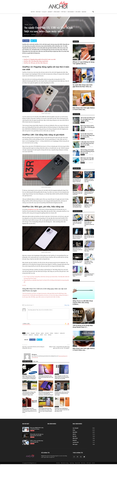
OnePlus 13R (62, 333)
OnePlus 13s (25, 334)
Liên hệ (93, 463)
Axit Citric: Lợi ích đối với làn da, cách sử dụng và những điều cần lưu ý (33, 347)
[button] (93, 11)
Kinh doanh (71, 11)
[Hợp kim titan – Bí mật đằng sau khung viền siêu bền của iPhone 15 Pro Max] (78, 256)
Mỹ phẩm (75, 432)
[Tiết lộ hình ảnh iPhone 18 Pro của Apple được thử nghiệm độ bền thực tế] (76, 120)
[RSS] (80, 456)
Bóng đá (75, 440)
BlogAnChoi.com (45, 455)
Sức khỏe (77, 11)
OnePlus (51, 333)
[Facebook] (74, 456)
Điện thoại (31, 24)
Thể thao (63, 11)
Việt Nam (49, 334)
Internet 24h (76, 442)
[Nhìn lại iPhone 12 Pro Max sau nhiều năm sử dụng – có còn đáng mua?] (89, 231)
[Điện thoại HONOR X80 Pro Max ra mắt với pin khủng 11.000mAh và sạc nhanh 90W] (25, 429)
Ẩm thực (38, 11)
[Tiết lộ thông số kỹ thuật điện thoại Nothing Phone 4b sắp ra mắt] (76, 152)
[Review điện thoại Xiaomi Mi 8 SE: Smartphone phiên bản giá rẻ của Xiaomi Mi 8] (89, 217)
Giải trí (32, 11)
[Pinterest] (77, 456)
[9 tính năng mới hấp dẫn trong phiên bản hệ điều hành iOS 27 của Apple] (46, 369)
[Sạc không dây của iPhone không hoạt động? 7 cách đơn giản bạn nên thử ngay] (78, 174)
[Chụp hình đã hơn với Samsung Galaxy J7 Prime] (89, 187)
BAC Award (89, 463)
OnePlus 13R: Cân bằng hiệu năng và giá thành (36, 61)
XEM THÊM (35, 361)
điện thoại (38, 333)
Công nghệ (56, 11)
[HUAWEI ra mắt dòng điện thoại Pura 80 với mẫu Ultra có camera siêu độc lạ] (89, 174)
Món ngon (75, 444)
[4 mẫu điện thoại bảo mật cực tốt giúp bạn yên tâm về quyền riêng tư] (78, 217)
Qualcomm (31, 334)
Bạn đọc (84, 11)
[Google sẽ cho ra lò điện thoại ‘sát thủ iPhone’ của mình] (89, 200)
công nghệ (32, 333)
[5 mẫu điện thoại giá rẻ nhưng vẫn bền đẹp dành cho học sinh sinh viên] (89, 269)
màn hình (47, 333)
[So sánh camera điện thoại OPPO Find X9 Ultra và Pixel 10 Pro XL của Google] (62, 385)
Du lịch (44, 11)
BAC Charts (83, 463)
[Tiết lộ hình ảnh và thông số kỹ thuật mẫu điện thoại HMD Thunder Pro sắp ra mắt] (29, 385)
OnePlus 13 (56, 333)
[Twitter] (84, 456)
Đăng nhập (66, 305)
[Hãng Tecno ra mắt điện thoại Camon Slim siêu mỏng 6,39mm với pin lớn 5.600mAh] (84, 291)
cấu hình (27, 333)
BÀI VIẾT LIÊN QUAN (27, 361)
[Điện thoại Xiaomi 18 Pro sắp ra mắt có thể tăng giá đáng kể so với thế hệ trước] (76, 128)
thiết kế (41, 334)
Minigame (34, 354)
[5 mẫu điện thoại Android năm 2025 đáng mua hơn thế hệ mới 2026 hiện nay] (76, 144)
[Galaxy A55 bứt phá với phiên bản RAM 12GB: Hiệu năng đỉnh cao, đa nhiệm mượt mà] (89, 243)
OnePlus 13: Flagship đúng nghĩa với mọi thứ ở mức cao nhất (39, 59)
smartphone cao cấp (33, 209)
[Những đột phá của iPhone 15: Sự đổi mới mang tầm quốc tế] (78, 243)
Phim (74, 430)
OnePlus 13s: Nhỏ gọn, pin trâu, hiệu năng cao (36, 63)
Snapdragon (36, 334)
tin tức (45, 334)
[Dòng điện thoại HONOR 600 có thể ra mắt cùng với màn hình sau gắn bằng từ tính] (62, 402)
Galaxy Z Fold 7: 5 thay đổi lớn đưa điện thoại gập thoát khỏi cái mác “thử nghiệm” (59, 347)
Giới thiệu (58, 463)
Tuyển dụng (72, 463)
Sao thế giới (75, 428)
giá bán (42, 333)
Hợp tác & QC (77, 463)
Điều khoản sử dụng (64, 463)
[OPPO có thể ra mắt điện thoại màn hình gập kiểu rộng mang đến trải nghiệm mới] (25, 442)
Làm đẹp (50, 11)
